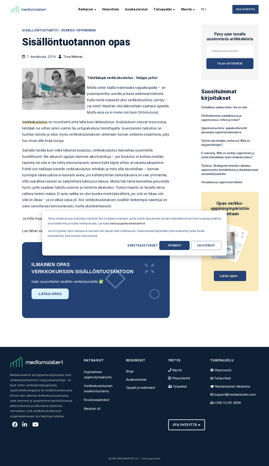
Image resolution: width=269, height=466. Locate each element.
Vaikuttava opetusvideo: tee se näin (224, 107)
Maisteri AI (92, 409)
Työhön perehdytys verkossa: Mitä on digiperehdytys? (225, 142)
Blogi (130, 371)
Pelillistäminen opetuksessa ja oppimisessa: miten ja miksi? (221, 117)
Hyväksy (174, 245)
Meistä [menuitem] (186, 9)
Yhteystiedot (180, 378)
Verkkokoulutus (34, 122)
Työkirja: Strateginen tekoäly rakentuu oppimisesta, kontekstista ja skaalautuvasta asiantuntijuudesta (229, 170)
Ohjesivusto (222, 370)
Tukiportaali (222, 378)
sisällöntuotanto (40, 30)
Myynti (176, 370)
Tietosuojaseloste (151, 458)
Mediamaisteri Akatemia (232, 386)
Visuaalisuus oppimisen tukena (221, 182)
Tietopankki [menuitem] (162, 9)
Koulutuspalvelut (96, 400)
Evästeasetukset (143, 245)
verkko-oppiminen (78, 30)
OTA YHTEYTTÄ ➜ (186, 425)
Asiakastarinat (136, 379)
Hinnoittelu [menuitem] (110, 9)
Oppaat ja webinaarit (140, 388)
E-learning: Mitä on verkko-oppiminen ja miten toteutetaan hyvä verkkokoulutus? (227, 155)
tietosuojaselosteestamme (127, 223)
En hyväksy (206, 245)
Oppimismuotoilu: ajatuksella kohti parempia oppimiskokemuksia (224, 130)
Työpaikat (179, 386)
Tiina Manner (73, 57)
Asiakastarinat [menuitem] (136, 9)
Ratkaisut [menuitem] (85, 9)
